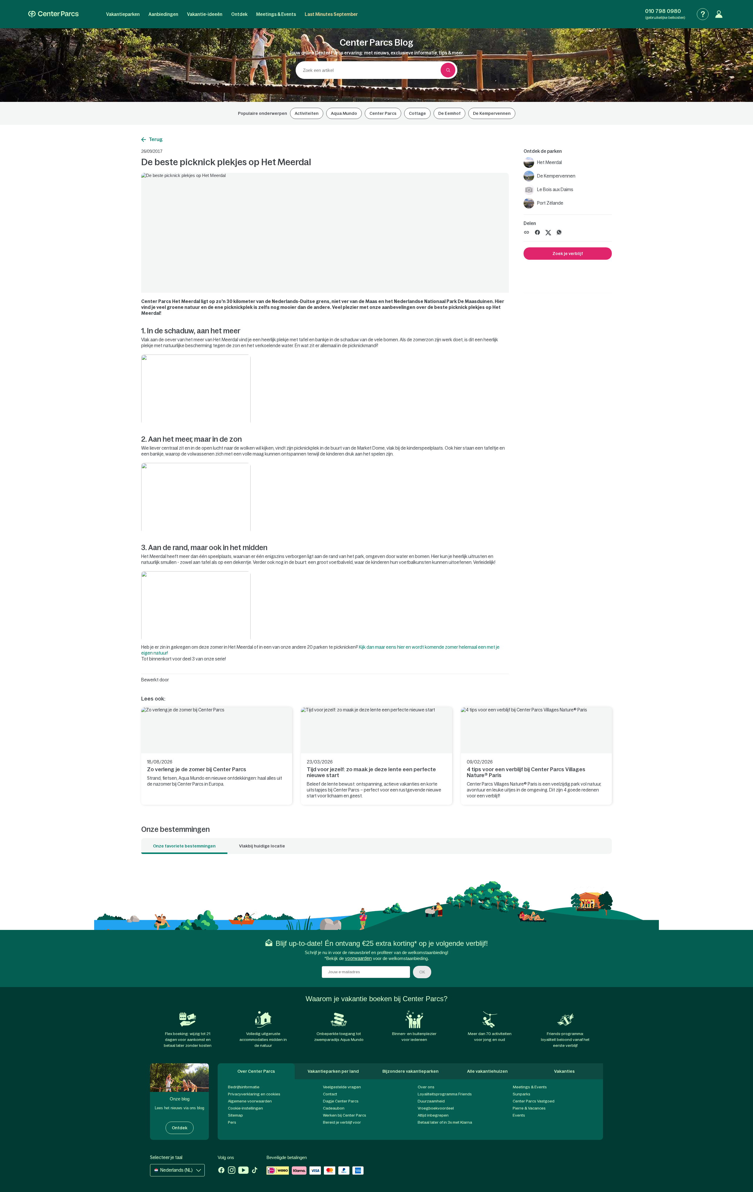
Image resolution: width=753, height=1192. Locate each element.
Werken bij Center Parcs (344, 1115)
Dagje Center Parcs (341, 1101)
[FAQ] (703, 14)
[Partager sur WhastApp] (559, 231)
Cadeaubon (333, 1108)
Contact (330, 1094)
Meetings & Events (276, 14)
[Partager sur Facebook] (537, 231)
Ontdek (239, 14)
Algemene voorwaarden (250, 1101)
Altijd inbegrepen (433, 1115)
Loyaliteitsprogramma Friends (445, 1094)
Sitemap (235, 1115)
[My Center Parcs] (719, 14)
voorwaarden (358, 958)
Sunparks (521, 1094)
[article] (216, 756)
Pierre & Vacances (529, 1108)
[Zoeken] (448, 70)
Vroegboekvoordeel (436, 1108)
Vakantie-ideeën (204, 14)
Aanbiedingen (163, 14)
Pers (232, 1122)
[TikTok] (254, 1170)
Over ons (426, 1087)
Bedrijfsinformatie (243, 1087)
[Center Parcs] (53, 14)
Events (519, 1115)
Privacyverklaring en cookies (254, 1094)
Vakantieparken (123, 14)
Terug (156, 139)
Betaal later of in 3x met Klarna (445, 1122)
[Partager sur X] (548, 231)
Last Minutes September (331, 14)
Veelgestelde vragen (342, 1087)
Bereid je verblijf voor (342, 1122)
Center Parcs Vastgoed (533, 1101)
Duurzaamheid (431, 1101)
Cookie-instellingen (245, 1108)
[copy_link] (526, 232)
